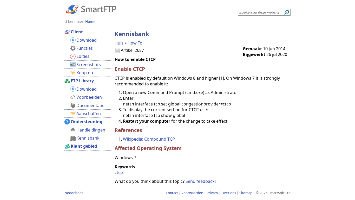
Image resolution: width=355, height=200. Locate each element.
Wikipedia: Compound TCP (149, 139)
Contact (172, 193)
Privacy (212, 193)
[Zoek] (286, 12)
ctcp (119, 172)
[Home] (91, 9)
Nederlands (73, 193)
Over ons (228, 193)
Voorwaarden (192, 193)
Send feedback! (201, 181)
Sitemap (245, 193)
